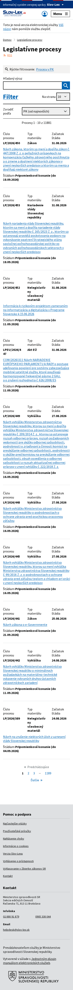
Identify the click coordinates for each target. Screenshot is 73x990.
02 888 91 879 (11, 916)
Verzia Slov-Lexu (13, 853)
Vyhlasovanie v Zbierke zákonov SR (24, 868)
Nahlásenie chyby (13, 838)
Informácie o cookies (16, 846)
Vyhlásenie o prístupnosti (18, 861)
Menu (57, 13)
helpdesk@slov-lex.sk (16, 930)
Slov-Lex (53, 4)
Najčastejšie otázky (15, 823)
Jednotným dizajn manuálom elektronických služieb (29, 961)
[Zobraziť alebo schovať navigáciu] (45, 13)
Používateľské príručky (17, 831)
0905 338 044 (43, 916)
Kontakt (8, 876)
